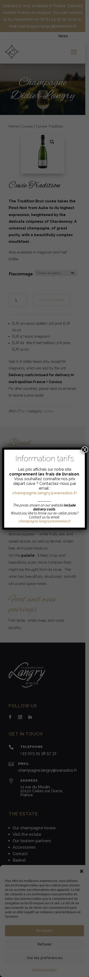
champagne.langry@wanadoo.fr (44, 493)
